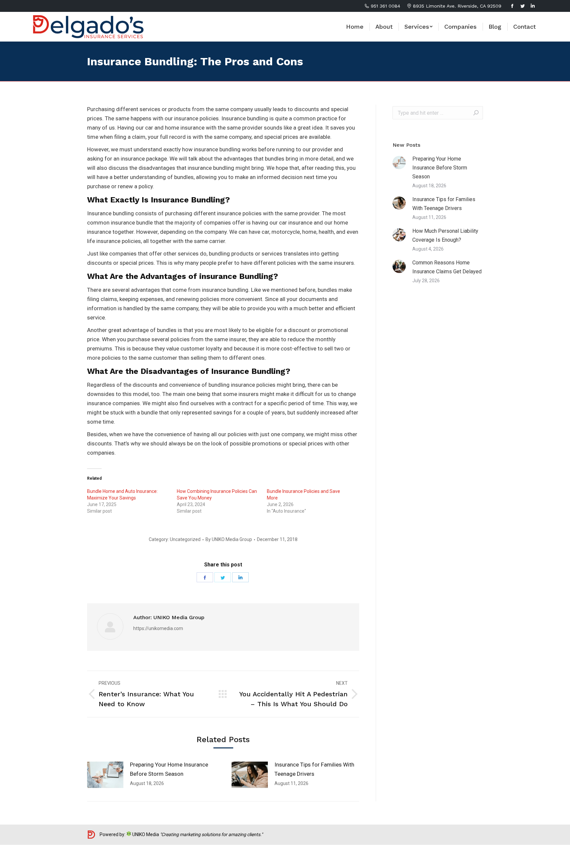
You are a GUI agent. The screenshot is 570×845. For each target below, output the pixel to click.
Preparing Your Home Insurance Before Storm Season (169, 769)
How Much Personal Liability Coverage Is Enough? (445, 235)
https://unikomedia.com (158, 628)
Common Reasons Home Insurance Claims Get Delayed (447, 267)
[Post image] (105, 775)
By (229, 539)
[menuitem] (355, 27)
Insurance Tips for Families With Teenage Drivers (314, 769)
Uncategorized (185, 539)
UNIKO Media (145, 834)
